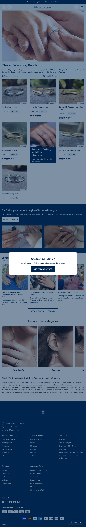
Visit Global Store (43, 269)
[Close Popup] (74, 254)
